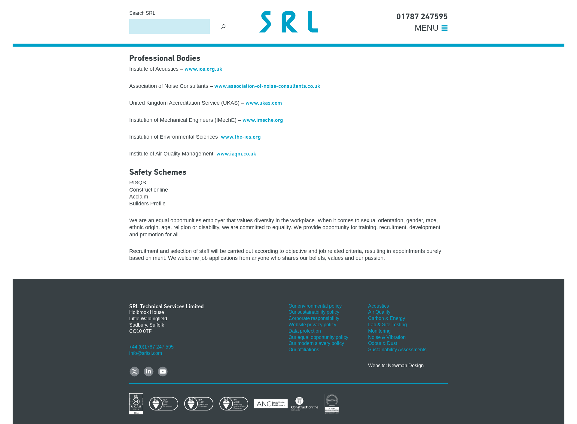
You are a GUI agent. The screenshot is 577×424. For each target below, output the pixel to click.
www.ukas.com (264, 103)
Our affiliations (303, 349)
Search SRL (142, 13)
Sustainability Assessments (397, 349)
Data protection (304, 330)
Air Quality (379, 312)
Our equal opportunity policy (318, 337)
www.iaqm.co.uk (236, 153)
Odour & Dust (382, 343)
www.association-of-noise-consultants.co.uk (267, 86)
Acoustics (378, 306)
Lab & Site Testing (387, 324)
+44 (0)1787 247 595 (151, 346)
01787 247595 (422, 16)
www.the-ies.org (241, 137)
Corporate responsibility (313, 318)
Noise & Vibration (387, 337)
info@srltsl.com (145, 353)
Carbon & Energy (386, 318)
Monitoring (379, 330)
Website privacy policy (312, 324)
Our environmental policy (315, 306)
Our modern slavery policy (316, 343)
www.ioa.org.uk (203, 69)
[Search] (223, 26)
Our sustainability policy (313, 312)
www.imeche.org (263, 120)
